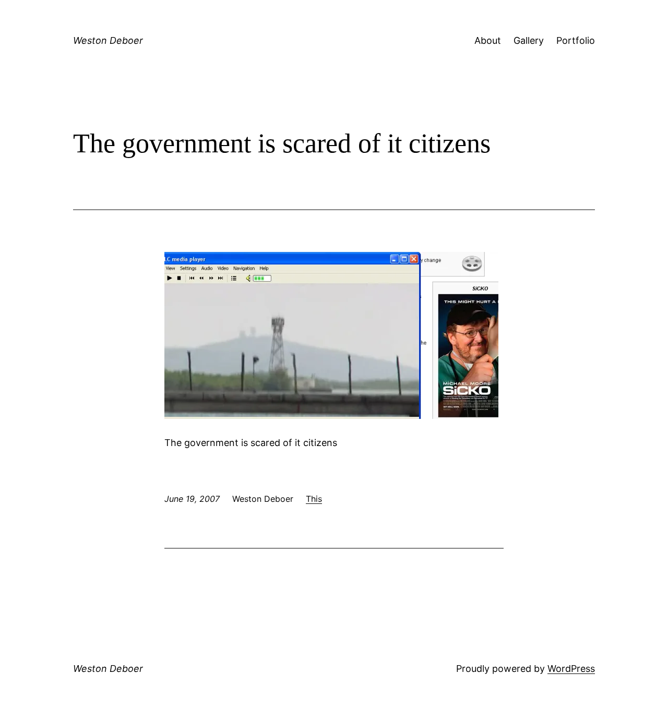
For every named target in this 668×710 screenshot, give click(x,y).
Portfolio (575, 40)
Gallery (529, 40)
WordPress (571, 668)
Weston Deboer (108, 40)
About (487, 40)
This (314, 499)
